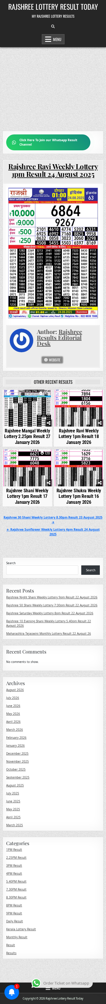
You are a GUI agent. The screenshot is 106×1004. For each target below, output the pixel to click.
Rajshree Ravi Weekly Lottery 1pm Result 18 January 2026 (79, 436)
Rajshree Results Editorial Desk (59, 337)
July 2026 (12, 698)
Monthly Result (16, 937)
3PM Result (14, 865)
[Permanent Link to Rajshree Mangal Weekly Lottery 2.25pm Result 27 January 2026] (27, 408)
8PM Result (14, 905)
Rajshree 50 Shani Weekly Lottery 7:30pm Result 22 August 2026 (51, 605)
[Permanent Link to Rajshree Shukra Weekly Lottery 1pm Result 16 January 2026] (78, 468)
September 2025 (17, 777)
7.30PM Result (16, 889)
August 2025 (15, 785)
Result (10, 945)
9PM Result (14, 913)
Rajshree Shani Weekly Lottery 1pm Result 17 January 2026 (27, 496)
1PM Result (14, 849)
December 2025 (17, 753)
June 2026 (13, 706)
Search (11, 563)
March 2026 (14, 730)
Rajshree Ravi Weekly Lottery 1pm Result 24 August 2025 (53, 170)
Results (11, 953)
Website (54, 359)
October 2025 (16, 769)
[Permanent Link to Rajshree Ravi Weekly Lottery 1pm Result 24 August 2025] (53, 253)
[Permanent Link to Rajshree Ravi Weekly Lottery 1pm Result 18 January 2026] (78, 408)
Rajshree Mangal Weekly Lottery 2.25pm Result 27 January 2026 (27, 436)
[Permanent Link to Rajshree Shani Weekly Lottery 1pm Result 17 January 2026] (27, 468)
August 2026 (15, 690)
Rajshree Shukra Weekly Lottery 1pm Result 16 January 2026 (79, 496)
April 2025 (13, 817)
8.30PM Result (16, 897)
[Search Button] (53, 26)
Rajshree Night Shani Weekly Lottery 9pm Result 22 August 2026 (51, 597)
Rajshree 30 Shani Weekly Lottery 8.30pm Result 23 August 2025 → (53, 519)
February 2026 (16, 737)
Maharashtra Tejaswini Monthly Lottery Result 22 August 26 (48, 633)
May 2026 (13, 714)
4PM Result (14, 873)
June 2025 (13, 801)
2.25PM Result (16, 857)
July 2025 (12, 793)
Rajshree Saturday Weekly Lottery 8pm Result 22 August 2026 (49, 613)
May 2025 (13, 809)
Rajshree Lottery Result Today (53, 6)
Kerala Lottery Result (21, 929)
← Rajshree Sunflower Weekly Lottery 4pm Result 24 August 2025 (53, 531)
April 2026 (13, 722)
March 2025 (14, 825)
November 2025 (17, 761)
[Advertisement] (53, 86)
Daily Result (14, 921)
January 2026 (15, 745)
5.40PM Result (16, 881)
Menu (57, 39)
